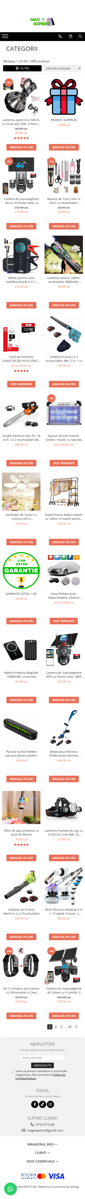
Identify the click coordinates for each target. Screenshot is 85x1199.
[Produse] (5, 37)
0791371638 (44, 1124)
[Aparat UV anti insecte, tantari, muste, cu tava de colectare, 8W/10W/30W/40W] (64, 413)
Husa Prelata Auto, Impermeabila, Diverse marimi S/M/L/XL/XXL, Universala (63, 596)
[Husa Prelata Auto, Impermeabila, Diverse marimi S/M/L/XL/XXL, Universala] (64, 570)
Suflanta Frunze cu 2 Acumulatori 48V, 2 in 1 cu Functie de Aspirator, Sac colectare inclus (64, 359)
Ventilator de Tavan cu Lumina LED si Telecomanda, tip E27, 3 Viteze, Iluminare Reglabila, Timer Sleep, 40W (21, 517)
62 (70, 1027)
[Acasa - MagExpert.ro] (42, 22)
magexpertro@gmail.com (44, 1130)
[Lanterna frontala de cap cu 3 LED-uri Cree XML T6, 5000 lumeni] (64, 807)
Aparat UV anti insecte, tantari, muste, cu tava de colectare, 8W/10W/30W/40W (63, 438)
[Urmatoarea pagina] (76, 1026)
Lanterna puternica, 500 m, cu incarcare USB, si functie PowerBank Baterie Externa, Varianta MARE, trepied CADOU (21, 122)
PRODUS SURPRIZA (64, 120)
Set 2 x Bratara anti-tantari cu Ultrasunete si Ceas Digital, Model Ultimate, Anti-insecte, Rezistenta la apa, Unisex (21, 990)
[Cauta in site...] (80, 36)
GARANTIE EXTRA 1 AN (21, 594)
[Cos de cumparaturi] (70, 36)
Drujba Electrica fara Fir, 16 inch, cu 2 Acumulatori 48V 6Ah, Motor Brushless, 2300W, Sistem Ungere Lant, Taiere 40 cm (21, 438)
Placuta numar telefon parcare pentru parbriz (21, 753)
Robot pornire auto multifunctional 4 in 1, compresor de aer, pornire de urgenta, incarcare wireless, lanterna (21, 280)
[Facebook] (34, 1104)
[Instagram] (50, 1104)
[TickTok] (42, 1104)
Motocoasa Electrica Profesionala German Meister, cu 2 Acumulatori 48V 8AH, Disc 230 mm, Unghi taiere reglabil (64, 753)
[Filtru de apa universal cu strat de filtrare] (21, 807)
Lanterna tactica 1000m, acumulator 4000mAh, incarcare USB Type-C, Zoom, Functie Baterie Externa (63, 280)
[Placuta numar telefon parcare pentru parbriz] (21, 728)
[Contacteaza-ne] (60, 36)
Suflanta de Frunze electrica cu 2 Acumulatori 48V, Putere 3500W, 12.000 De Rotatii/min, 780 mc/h (21, 911)
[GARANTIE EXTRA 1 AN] (21, 571)
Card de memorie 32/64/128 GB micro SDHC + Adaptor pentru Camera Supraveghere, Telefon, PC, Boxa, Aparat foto (21, 359)
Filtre (24, 68)
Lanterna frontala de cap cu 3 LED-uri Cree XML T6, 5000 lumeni (64, 832)
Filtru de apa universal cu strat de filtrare (21, 832)
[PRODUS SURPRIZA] (64, 97)
